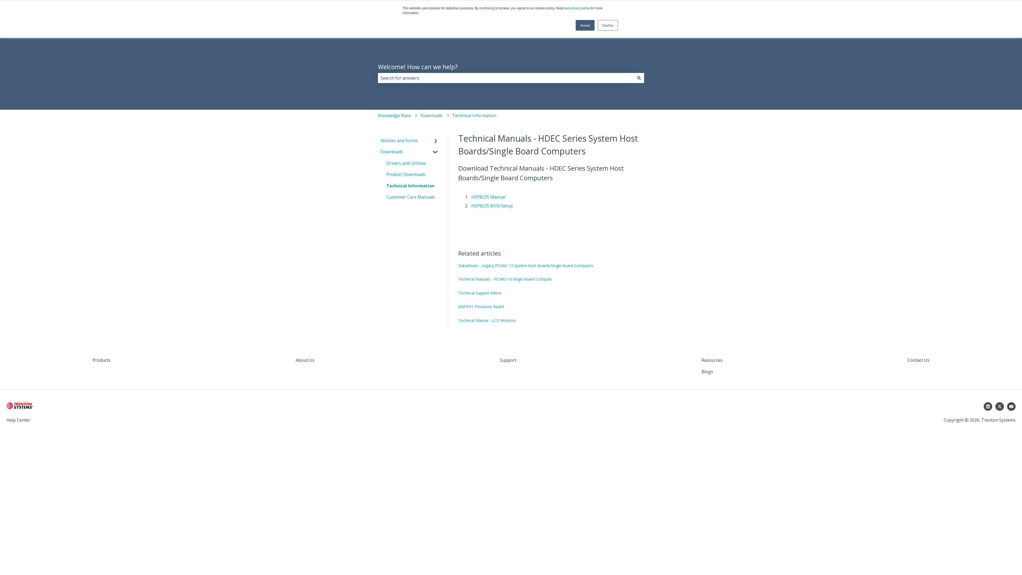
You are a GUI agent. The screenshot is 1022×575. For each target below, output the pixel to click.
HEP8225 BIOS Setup (492, 206)
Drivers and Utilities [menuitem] (406, 163)
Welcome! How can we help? (418, 67)
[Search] (639, 78)
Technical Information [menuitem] (410, 186)
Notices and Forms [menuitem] (399, 140)
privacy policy (580, 8)
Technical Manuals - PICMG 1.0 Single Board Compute (505, 279)
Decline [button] (607, 25)
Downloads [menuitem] (392, 152)
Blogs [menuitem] (707, 372)
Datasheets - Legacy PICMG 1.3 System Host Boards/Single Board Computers (525, 265)
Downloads (431, 115)
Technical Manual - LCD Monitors (487, 320)
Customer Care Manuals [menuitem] (410, 197)
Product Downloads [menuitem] (406, 174)
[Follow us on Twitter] (999, 406)
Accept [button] (585, 25)
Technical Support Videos (480, 292)
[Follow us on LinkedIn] (988, 406)
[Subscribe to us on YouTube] (1011, 406)
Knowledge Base (394, 115)
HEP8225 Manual (488, 197)
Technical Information (474, 115)
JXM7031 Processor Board (481, 306)
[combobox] (506, 78)
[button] (435, 140)
